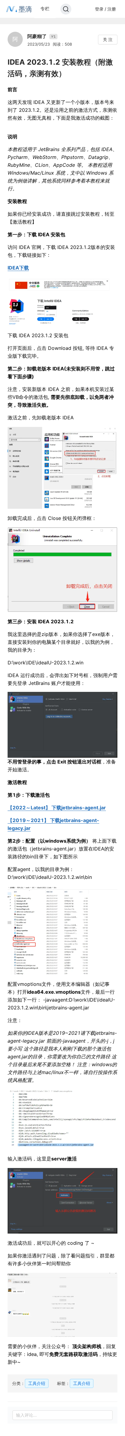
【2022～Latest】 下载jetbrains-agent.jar (57, 808)
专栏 (44, 8)
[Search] (65, 9)
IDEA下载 (18, 268)
